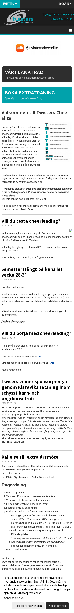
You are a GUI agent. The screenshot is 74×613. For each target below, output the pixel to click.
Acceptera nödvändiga (28, 605)
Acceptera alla (57, 605)
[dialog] (37, 591)
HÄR (40, 356)
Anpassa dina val (14, 597)
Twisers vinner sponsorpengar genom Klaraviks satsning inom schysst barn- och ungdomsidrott (36, 390)
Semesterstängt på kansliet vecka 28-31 (32, 272)
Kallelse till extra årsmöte (30, 457)
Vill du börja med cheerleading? (36, 333)
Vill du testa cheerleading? (31, 221)
